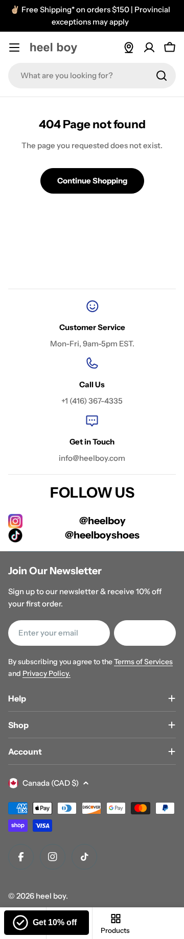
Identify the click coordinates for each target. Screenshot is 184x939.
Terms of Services (143, 661)
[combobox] (92, 75)
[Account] (149, 47)
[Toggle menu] (14, 47)
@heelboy (102, 520)
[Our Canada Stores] (129, 47)
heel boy (51, 896)
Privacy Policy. (46, 673)
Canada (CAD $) (50, 783)
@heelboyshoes (102, 535)
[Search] (161, 75)
